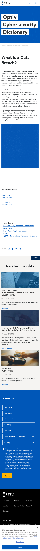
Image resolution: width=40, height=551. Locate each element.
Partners (29, 501)
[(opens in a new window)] (4, 521)
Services (17, 501)
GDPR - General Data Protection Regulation (20, 236)
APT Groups (5, 202)
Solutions (6, 501)
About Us (29, 506)
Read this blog (6, 348)
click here (16, 468)
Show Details (20, 542)
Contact (6, 511)
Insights (5, 506)
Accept (20, 547)
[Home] (5, 3)
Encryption (7, 233)
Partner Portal (19, 506)
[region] (20, 538)
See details (5, 308)
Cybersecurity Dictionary (13, 45)
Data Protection (6, 197)
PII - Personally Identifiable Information (18, 226)
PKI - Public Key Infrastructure (15, 231)
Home (3, 45)
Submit (7, 476)
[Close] (38, 527)
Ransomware (5, 204)
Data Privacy (5, 195)
